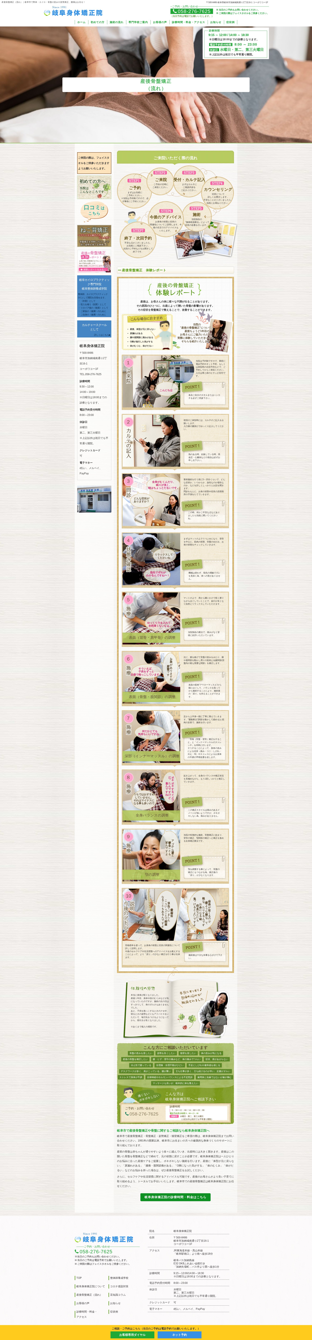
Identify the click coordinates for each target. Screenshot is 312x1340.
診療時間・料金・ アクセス (86, 1314)
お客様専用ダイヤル (132, 1334)
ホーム (81, 22)
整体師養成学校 (119, 1278)
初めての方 (97, 22)
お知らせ (215, 22)
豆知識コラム (118, 1294)
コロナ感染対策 (119, 1286)
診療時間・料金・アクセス (188, 22)
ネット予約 (179, 1334)
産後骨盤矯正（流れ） (89, 1294)
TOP (79, 1278)
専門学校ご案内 (138, 22)
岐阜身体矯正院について (90, 1286)
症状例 (230, 22)
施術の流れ (117, 22)
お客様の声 (160, 22)
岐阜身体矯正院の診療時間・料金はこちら (175, 1197)
